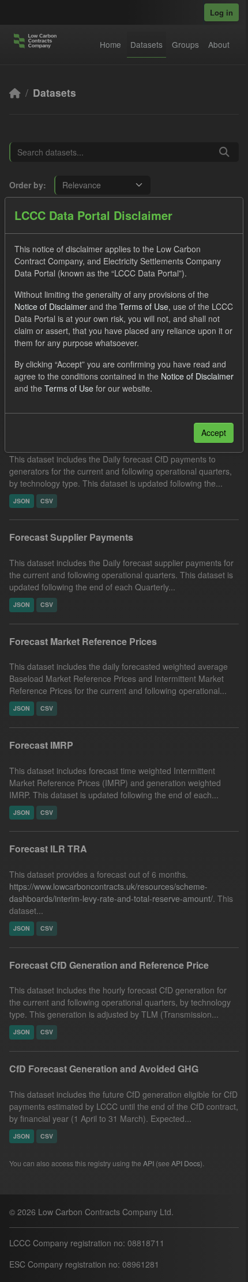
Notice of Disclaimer (50, 306)
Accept (213, 432)
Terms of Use (143, 306)
